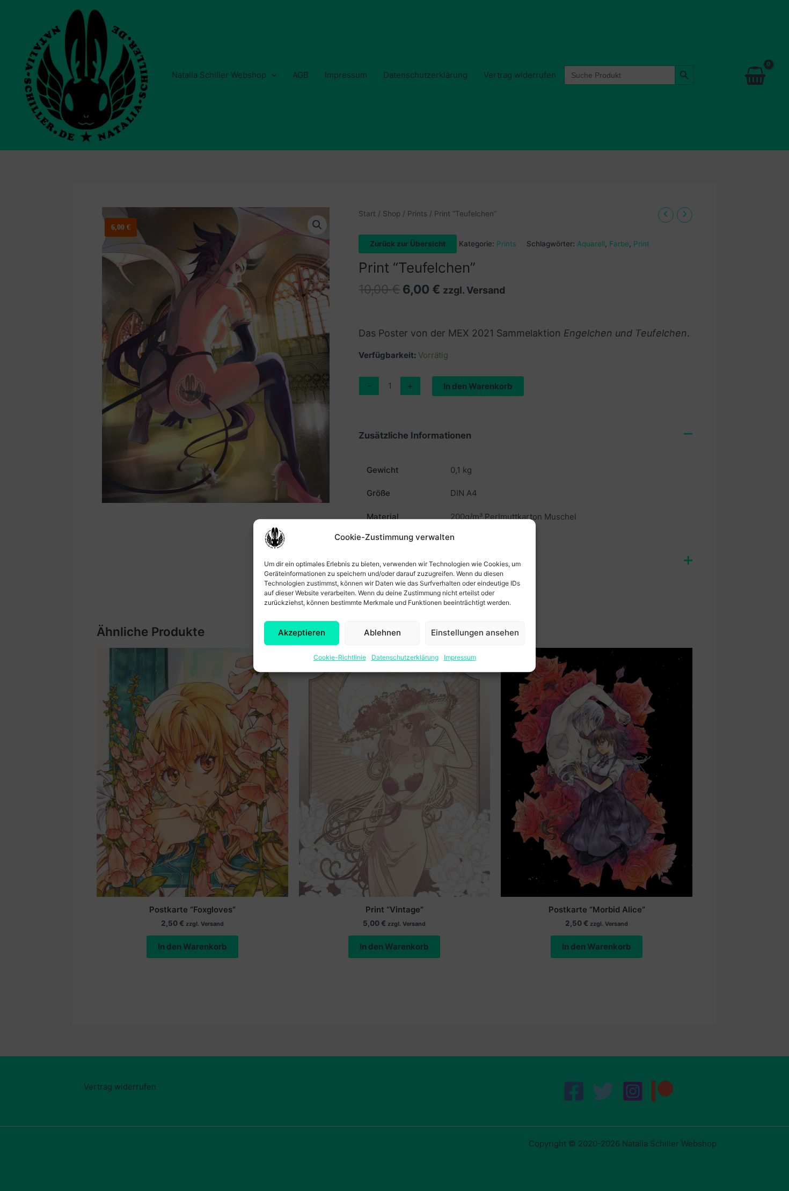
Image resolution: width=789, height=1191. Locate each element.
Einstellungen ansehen (475, 632)
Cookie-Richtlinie (339, 657)
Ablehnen (382, 632)
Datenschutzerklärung (405, 657)
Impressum (460, 657)
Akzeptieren (301, 632)
